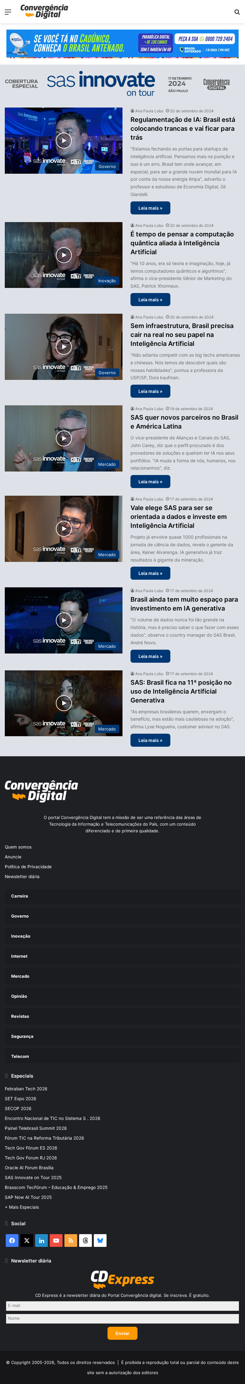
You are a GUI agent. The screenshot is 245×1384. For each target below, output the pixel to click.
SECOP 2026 (18, 1108)
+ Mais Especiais (22, 1207)
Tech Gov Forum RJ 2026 (31, 1157)
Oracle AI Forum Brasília (29, 1167)
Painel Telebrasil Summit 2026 (36, 1128)
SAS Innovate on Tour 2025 (33, 1177)
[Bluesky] (100, 1240)
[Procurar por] (237, 14)
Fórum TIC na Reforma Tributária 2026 (44, 1138)
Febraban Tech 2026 (26, 1088)
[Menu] (8, 14)
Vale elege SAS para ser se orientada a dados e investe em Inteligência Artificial (178, 516)
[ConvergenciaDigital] (44, 11)
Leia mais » (150, 208)
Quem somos (18, 846)
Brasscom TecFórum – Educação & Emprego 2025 (56, 1187)
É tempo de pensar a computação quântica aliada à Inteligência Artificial (182, 243)
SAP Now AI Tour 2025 (28, 1197)
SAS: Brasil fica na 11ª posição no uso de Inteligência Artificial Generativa (181, 691)
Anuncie (13, 856)
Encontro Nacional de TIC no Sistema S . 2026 (52, 1118)
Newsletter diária (22, 876)
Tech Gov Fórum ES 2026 (31, 1147)
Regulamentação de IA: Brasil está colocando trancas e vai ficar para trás (182, 128)
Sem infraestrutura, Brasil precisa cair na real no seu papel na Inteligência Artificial (182, 334)
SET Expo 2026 (20, 1098)
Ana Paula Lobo (149, 110)
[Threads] (85, 1240)
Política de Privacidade (28, 866)
